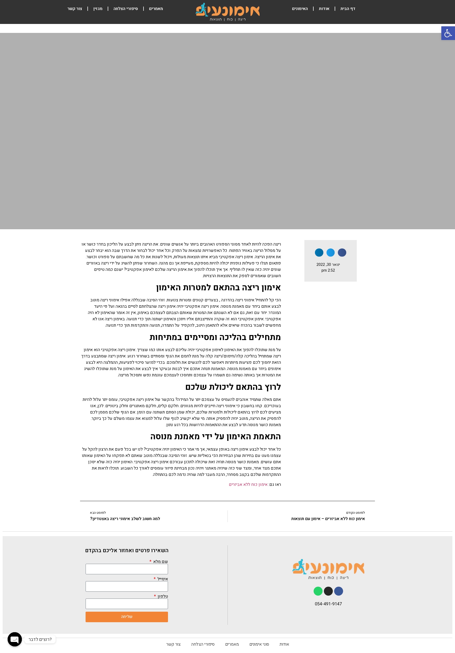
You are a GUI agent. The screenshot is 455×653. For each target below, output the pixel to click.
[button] (448, 33)
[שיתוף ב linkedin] (319, 252)
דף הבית (347, 9)
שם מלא (160, 562)
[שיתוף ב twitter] (331, 252)
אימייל (162, 579)
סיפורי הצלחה (125, 9)
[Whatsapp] (318, 591)
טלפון (162, 596)
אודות (324, 9)
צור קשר (74, 9)
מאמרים (156, 9)
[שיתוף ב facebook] (342, 252)
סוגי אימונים (259, 644)
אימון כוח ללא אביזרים (248, 484)
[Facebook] (338, 591)
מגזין (97, 9)
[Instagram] (328, 591)
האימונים (300, 9)
